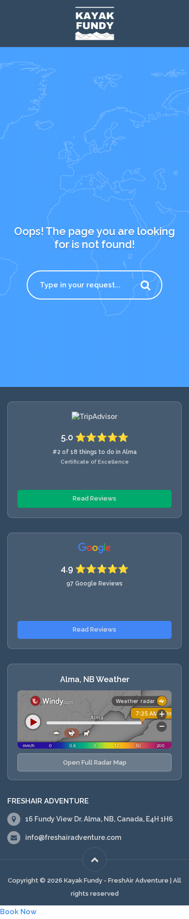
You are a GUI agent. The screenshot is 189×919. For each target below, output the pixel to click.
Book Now (18, 911)
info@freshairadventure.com (73, 837)
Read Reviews (94, 498)
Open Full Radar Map (94, 762)
